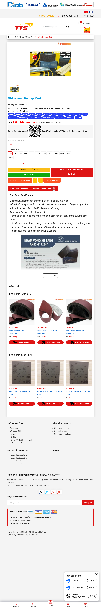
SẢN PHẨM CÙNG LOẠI (20, 355)
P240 (32, 114)
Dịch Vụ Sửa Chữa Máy (19, 443)
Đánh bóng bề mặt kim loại (29, 118)
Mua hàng (92, 587)
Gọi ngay (92, 596)
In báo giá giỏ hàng (22, 180)
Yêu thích (85, 606)
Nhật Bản (13, 118)
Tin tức (12, 434)
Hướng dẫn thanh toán (19, 458)
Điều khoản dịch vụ (17, 464)
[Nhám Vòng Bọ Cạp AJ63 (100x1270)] (50, 312)
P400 (18, 114)
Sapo (36, 535)
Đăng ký (88, 503)
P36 (85, 114)
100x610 (69, 118)
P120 (53, 114)
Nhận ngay (92, 580)
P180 (39, 114)
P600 (11, 114)
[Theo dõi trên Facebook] (41, 492)
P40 (79, 114)
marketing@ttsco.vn (42, 485)
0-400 (78, 118)
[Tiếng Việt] (86, 11)
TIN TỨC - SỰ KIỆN (46, 16)
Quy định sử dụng (61, 431)
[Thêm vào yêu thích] (35, 180)
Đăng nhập (89, 16)
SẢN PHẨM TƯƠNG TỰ (20, 294)
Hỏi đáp (13, 437)
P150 (46, 114)
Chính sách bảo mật (62, 428)
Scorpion (13, 327)
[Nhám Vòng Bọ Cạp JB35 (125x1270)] (22, 312)
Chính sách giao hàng (62, 434)
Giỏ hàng (50, 605)
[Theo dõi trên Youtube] (59, 492)
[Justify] (67, 26)
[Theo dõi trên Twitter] (47, 492)
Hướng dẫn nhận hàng (19, 461)
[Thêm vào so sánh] (40, 180)
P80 (66, 114)
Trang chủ (14, 428)
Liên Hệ (13, 446)
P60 (73, 114)
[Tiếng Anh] (91, 11)
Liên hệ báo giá (52, 180)
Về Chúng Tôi (15, 431)
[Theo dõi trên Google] (53, 492)
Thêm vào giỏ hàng (29, 170)
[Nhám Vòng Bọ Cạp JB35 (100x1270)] (79, 312)
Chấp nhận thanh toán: (18, 512)
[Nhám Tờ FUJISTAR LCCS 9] (22, 373)
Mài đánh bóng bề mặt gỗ (53, 118)
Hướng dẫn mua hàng (18, 455)
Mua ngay (29, 175)
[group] (50, 62)
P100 (60, 114)
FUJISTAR (13, 388)
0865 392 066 (78, 169)
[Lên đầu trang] (97, 51)
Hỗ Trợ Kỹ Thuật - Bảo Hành (21, 440)
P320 (25, 114)
